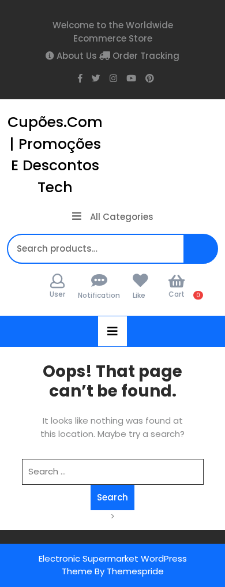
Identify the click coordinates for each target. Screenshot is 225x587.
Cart (176, 294)
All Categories (121, 217)
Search (204, 254)
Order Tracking (144, 56)
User (57, 294)
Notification (99, 295)
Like (139, 295)
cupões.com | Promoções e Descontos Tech (55, 154)
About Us (75, 56)
